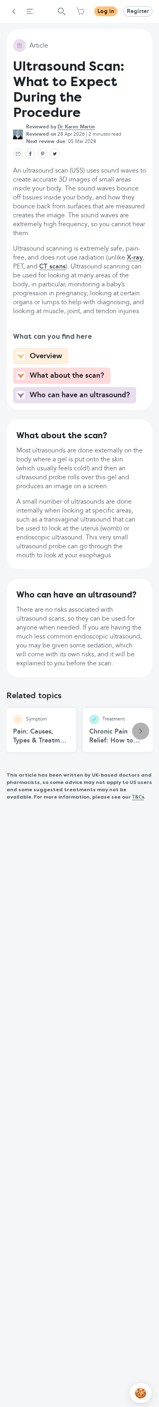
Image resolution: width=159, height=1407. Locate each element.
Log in (105, 11)
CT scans (52, 267)
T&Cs (138, 797)
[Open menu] (30, 11)
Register (138, 11)
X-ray (135, 258)
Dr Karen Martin (76, 127)
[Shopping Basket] (80, 11)
